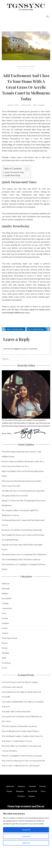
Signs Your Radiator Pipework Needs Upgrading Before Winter (23, 473)
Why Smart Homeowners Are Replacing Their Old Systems (24, 554)
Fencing (5, 618)
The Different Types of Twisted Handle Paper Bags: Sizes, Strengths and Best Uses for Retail (23, 493)
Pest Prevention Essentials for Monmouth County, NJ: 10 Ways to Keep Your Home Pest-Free (23, 463)
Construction (7, 608)
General (5, 633)
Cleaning (5, 603)
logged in (17, 348)
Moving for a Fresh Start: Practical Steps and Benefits (22, 530)
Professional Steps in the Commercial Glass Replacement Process (23, 522)
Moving (4, 648)
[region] (26, 829)
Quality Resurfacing (12, 175)
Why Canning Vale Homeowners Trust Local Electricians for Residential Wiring (23, 537)
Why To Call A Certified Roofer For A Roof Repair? (21, 766)
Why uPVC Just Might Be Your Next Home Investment (22, 756)
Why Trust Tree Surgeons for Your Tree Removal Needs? (23, 761)
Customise (26, 836)
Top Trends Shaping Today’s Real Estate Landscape (21, 559)
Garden (4, 628)
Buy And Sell (6, 598)
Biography (6, 588)
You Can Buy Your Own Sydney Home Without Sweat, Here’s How (22, 718)
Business (5, 593)
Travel (4, 668)
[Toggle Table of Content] (25, 169)
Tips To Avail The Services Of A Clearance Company (38, 329)
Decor (4, 613)
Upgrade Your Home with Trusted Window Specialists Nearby (22, 547)
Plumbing (5, 653)
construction (27, 192)
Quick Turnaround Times (14, 172)
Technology (6, 663)
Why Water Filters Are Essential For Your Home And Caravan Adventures (21, 748)
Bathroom (6, 583)
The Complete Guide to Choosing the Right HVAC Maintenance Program (20, 512)
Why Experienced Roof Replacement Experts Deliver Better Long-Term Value (22, 483)
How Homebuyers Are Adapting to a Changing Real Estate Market (23, 566)
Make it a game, (9, 306)
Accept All (26, 830)
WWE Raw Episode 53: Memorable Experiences (19, 726)
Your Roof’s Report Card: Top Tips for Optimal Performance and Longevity (19, 684)
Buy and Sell (32, 791)
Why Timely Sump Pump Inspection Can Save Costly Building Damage (21, 454)
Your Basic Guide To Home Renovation (16, 711)
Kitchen (4, 643)
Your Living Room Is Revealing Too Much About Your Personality (21, 694)
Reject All (26, 843)
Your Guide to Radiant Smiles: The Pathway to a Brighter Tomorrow (23, 704)
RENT (4, 658)
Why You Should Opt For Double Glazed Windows (20, 731)
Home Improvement (26, 66)
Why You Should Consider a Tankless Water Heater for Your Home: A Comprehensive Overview (22, 738)
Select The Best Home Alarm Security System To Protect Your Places (16, 329)
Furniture (5, 623)
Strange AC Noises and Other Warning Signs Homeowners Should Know (24, 503)
